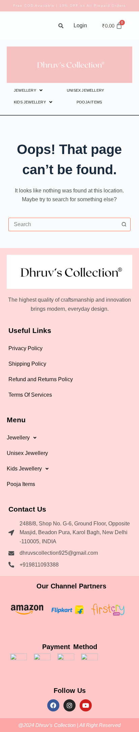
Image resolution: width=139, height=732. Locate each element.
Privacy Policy (25, 348)
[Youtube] (86, 705)
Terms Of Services (30, 395)
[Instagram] (69, 705)
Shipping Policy (27, 364)
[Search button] (123, 224)
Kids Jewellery (30, 102)
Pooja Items (89, 102)
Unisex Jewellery (85, 90)
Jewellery (25, 90)
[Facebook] (53, 705)
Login (80, 25)
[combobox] (63, 224)
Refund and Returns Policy (40, 379)
